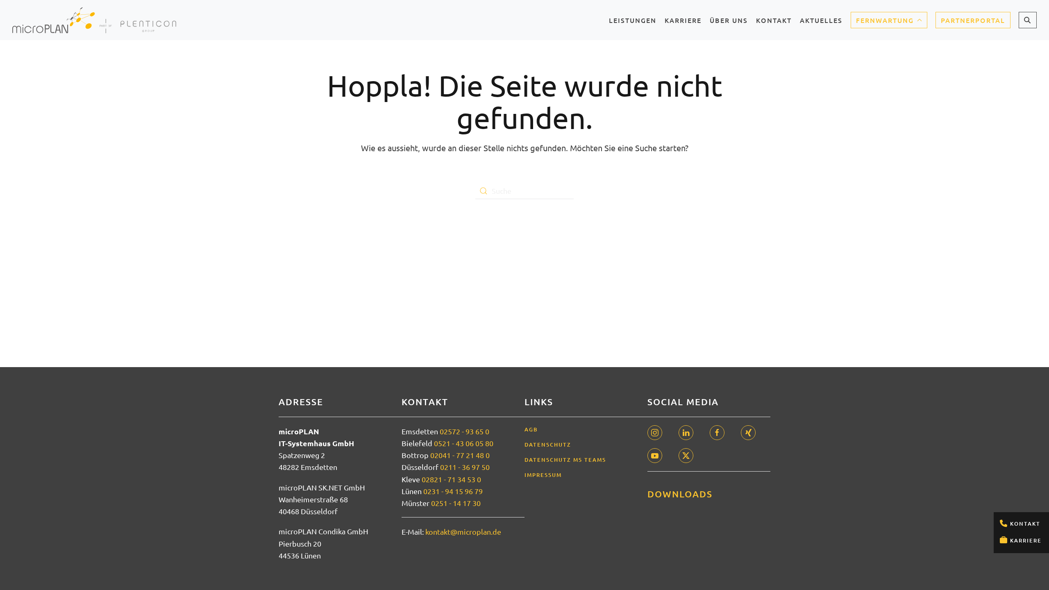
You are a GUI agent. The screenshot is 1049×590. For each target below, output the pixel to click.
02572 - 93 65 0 (464, 431)
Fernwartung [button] (885, 20)
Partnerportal (973, 20)
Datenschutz (547, 444)
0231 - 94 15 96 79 (453, 491)
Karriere (1026, 540)
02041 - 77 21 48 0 (460, 455)
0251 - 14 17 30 (456, 503)
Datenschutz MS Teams (565, 459)
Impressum (543, 475)
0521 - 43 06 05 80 (463, 443)
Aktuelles (821, 23)
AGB (531, 429)
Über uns (729, 23)
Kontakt (1025, 523)
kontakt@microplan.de (463, 531)
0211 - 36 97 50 (465, 467)
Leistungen (632, 23)
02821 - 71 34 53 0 (451, 479)
